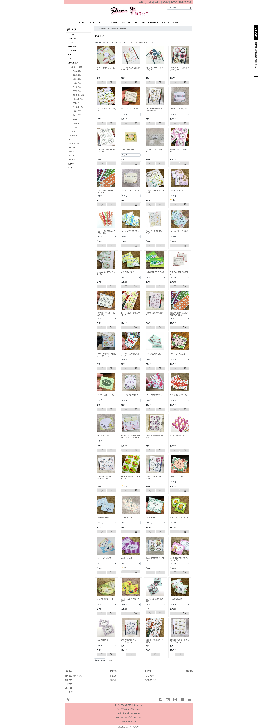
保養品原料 (92, 22)
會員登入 (142, 2)
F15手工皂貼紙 (126, 558)
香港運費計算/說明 (151, 680)
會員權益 (68, 671)
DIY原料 (82, 22)
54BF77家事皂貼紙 (128, 149)
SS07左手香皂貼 (151, 517)
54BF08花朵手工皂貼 (177, 354)
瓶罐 (143, 22)
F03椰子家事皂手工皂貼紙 (155, 272)
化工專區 (176, 22)
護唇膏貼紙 (77, 75)
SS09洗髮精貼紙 (127, 517)
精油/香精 (102, 22)
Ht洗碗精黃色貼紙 (127, 272)
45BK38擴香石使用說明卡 (130, 395)
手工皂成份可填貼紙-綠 (129, 109)
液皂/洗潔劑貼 (78, 107)
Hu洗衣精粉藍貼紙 (103, 517)
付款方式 (68, 684)
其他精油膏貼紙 (78, 95)
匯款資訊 (166, 2)
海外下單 (148, 671)
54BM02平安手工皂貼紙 (105, 395)
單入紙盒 (72, 131)
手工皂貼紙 (77, 71)
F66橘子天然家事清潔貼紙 (179, 517)
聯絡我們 (113, 676)
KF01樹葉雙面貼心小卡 (105, 599)
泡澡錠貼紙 (77, 111)
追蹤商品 (174, 2)
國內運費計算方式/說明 (73, 676)
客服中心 (113, 671)
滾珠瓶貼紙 (77, 115)
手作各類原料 (114, 22)
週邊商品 (72, 160)
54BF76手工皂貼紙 (176, 476)
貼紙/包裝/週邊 (73, 63)
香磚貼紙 (76, 103)
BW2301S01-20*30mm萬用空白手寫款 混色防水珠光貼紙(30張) (130, 437)
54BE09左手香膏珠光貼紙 (130, 231)
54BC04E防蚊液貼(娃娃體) (179, 231)
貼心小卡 (76, 127)
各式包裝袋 (73, 147)
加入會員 (150, 2)
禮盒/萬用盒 (73, 135)
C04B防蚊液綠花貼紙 (153, 354)
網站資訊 (189, 671)
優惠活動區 (166, 22)
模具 (136, 22)
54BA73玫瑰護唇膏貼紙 (154, 395)
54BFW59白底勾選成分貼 (179, 109)
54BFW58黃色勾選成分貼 (130, 190)
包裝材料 (72, 156)
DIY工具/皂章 (127, 22)
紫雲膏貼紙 (77, 91)
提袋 (70, 139)
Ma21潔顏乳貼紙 (176, 599)
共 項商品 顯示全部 (144, 42)
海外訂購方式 (149, 676)
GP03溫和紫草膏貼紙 (177, 190)
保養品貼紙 (77, 79)
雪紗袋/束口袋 (74, 143)
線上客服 (113, 680)
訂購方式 (68, 680)
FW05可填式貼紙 (103, 436)
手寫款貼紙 (77, 83)
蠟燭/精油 (76, 123)
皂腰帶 (75, 119)
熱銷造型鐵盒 (73, 152)
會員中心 (158, 2)
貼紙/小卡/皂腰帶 (76, 67)
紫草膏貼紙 (77, 87)
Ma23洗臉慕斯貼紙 (103, 640)
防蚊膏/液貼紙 (78, 99)
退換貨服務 (69, 692)
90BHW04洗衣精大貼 (104, 558)
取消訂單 (68, 688)
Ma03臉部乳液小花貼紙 (178, 395)
